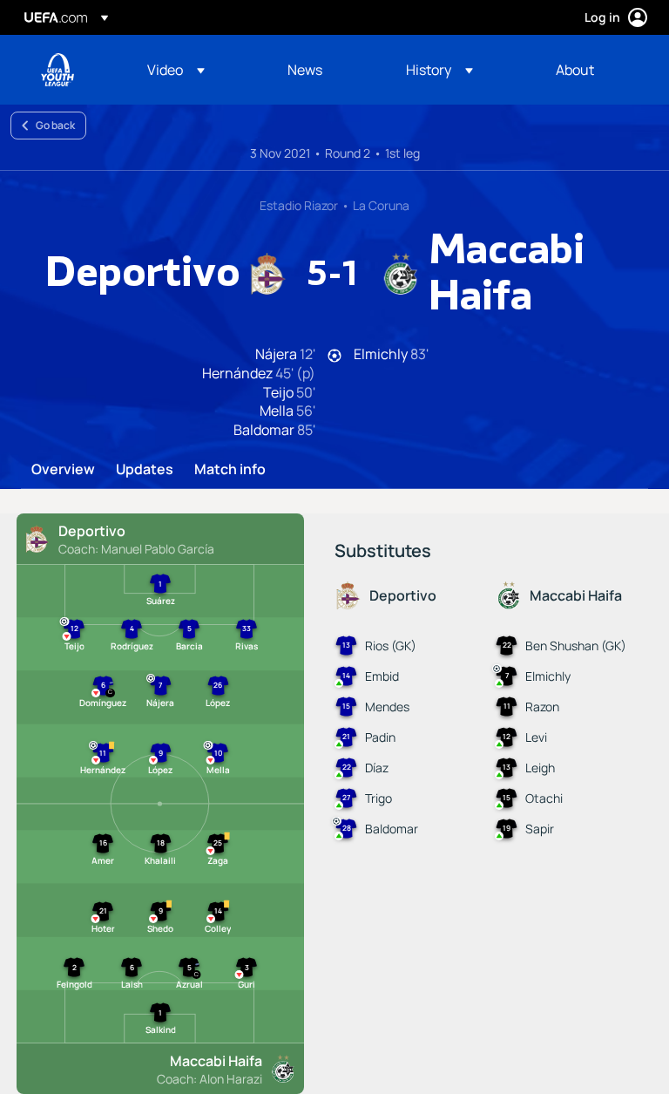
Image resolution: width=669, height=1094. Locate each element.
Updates (144, 470)
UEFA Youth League (57, 69)
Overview (63, 470)
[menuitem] (195, 69)
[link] (305, 69)
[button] (176, 69)
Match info (230, 470)
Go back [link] (55, 125)
